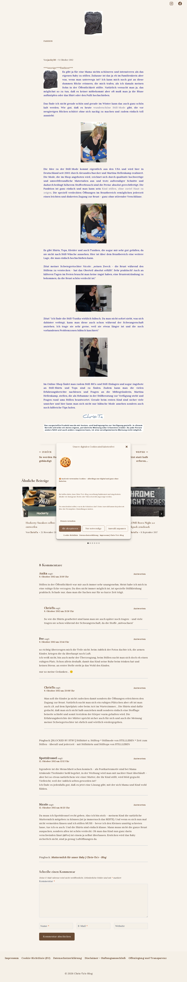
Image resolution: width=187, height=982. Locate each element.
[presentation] (43, 501)
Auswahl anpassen (117, 528)
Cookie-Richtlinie (70, 535)
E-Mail (83, 926)
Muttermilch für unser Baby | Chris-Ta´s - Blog (78, 857)
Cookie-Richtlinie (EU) (35, 958)
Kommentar (47, 881)
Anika (43, 573)
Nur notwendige (93, 528)
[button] (126, 446)
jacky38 (52, 60)
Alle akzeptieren (70, 528)
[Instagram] (171, 3)
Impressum (12, 958)
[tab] (88, 543)
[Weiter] (161, 514)
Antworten (139, 574)
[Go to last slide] (26, 514)
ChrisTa (34, 532)
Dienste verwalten (67, 521)
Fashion (48, 41)
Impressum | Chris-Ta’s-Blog (112, 535)
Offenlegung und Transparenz (147, 958)
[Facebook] (180, 3)
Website (120, 926)
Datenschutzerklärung (88, 535)
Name (44, 926)
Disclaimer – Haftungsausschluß (105, 958)
